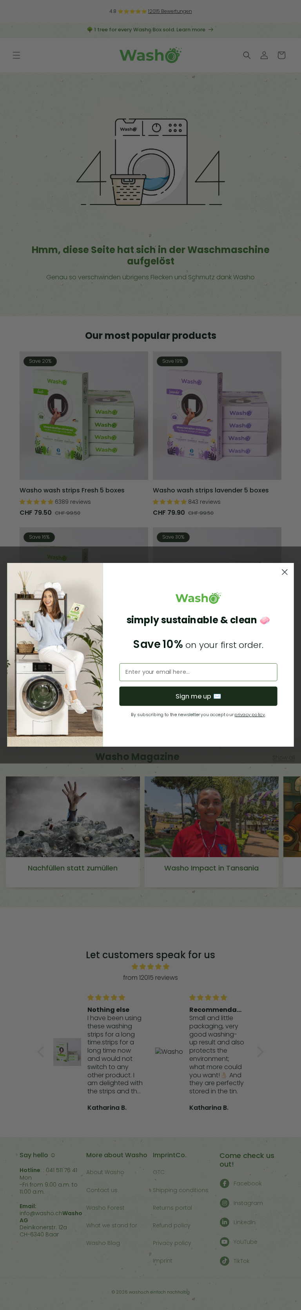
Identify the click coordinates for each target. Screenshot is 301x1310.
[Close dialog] (284, 572)
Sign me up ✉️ (198, 696)
